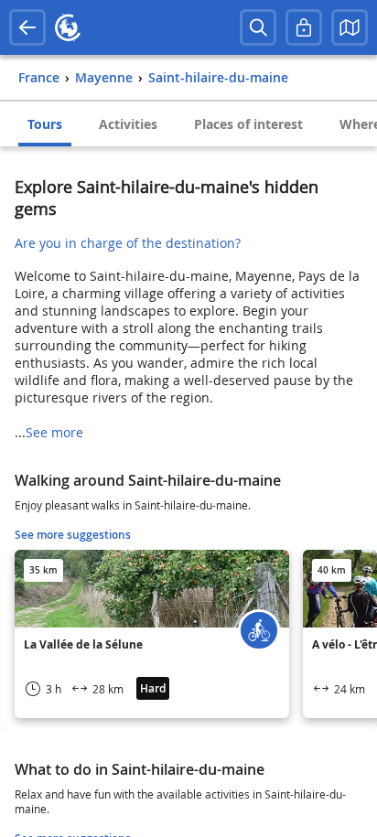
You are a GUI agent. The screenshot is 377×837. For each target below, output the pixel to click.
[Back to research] (27, 27)
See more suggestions (73, 534)
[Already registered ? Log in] (303, 27)
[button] (349, 27)
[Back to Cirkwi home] (68, 27)
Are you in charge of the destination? (128, 243)
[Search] (258, 27)
